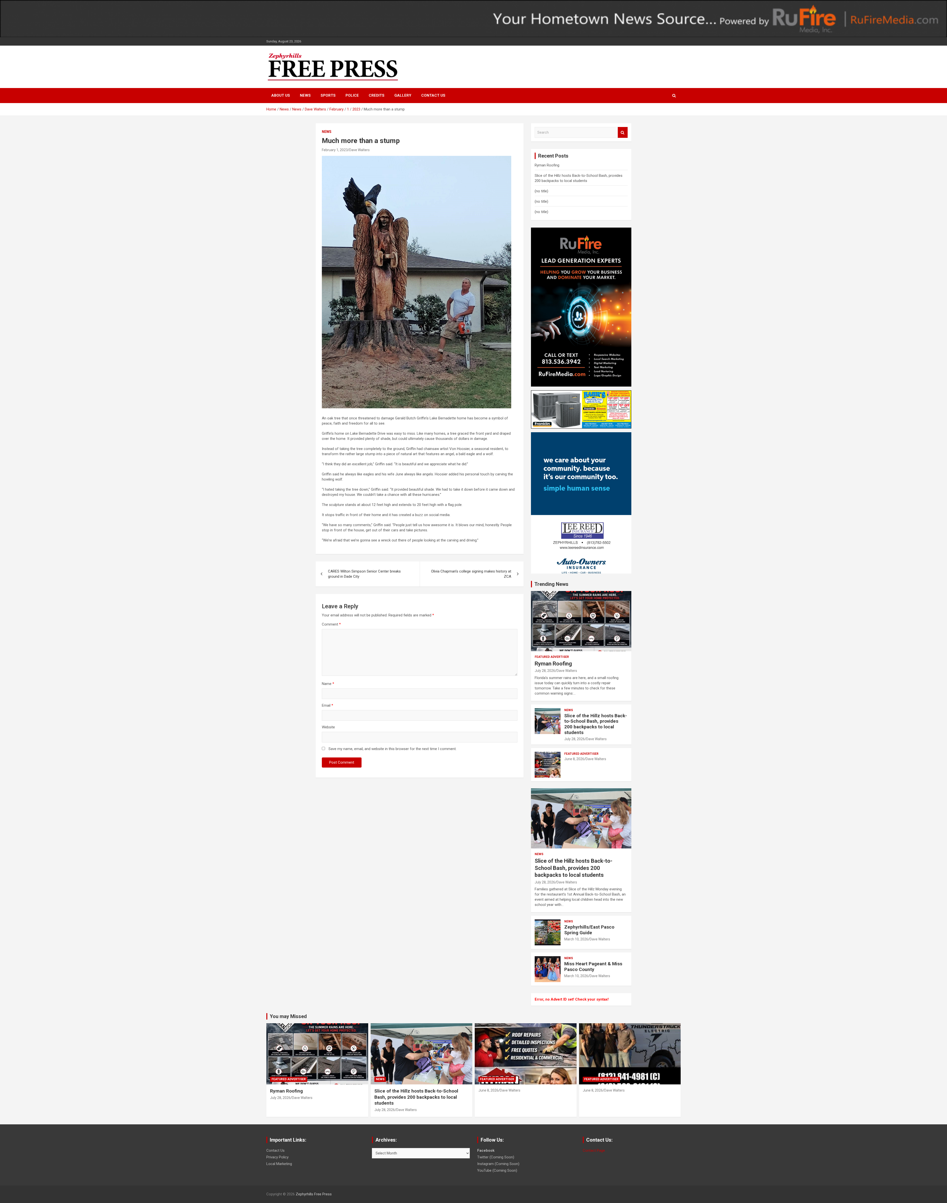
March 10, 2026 (576, 939)
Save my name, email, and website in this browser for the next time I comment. (392, 749)
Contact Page (594, 1150)
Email (327, 705)
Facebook (485, 1150)
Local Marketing (279, 1164)
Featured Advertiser (552, 657)
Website (328, 727)
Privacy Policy (277, 1157)
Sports (328, 95)
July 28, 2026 (545, 671)
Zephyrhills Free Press (314, 1194)
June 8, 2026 (574, 759)
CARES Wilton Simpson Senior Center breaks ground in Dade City (364, 574)
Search (623, 132)
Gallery (402, 95)
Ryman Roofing (547, 165)
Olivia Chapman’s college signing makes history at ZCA (471, 574)
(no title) (541, 191)
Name (328, 684)
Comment (331, 624)
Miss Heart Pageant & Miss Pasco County (593, 966)
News (305, 95)
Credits (376, 95)
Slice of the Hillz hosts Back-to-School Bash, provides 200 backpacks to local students (595, 724)
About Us (280, 95)
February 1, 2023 (335, 150)
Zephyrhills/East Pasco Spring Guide (589, 929)
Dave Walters (359, 150)
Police (352, 95)
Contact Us (433, 95)
